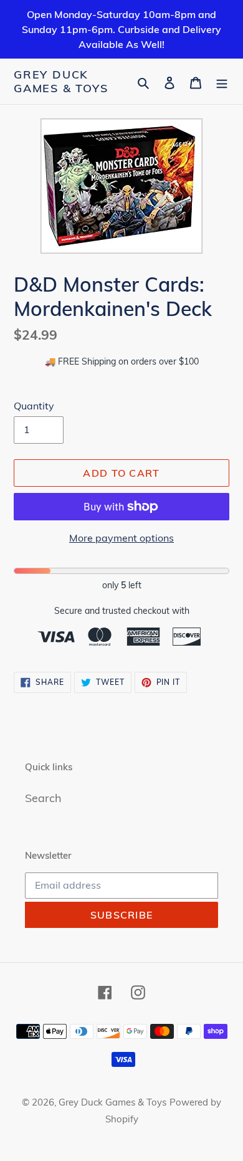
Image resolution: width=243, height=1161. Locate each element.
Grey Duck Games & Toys (61, 81)
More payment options (121, 538)
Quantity (34, 405)
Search (43, 798)
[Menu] (222, 81)
